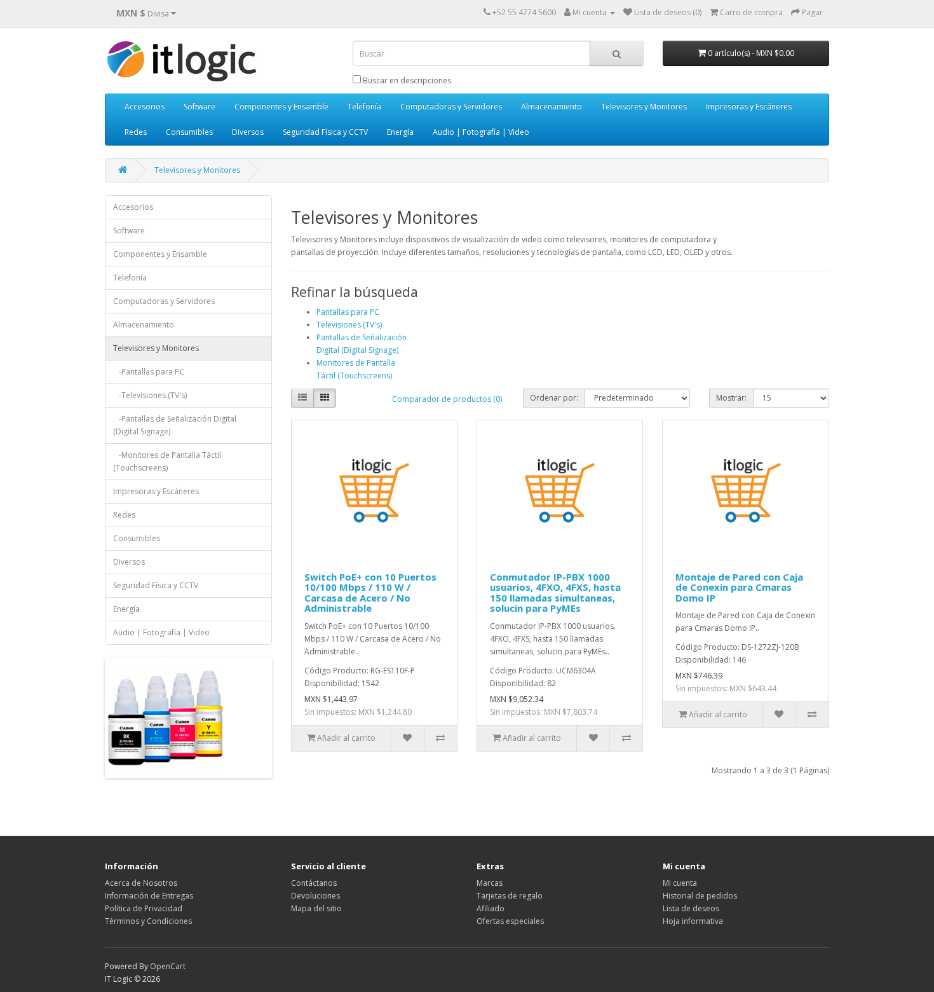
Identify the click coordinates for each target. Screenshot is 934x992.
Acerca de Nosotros (141, 883)
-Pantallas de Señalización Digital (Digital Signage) (174, 425)
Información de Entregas (149, 895)
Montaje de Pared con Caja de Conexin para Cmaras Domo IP (739, 587)
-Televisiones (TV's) (150, 395)
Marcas (490, 883)
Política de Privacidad (143, 908)
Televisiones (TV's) (349, 324)
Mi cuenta (680, 883)
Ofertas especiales (510, 921)
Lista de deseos (691, 908)
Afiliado (490, 908)
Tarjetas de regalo (510, 895)
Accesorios (145, 106)
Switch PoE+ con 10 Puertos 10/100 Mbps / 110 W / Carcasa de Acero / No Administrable (370, 592)
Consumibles (189, 132)
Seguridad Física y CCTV (325, 132)
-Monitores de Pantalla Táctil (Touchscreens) (167, 461)
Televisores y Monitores (644, 106)
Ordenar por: (554, 397)
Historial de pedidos (700, 895)
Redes (136, 132)
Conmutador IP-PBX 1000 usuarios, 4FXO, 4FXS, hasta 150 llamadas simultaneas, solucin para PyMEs (555, 592)
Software (199, 106)
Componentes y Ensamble (281, 106)
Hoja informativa (693, 921)
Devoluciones (315, 895)
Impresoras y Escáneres (749, 106)
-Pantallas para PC (148, 371)
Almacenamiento (551, 106)
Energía (400, 132)
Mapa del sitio (316, 908)
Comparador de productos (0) (447, 399)
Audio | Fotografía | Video (481, 132)
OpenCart (168, 966)
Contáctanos (314, 883)
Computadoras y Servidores (451, 106)
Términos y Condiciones (148, 921)
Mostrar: (731, 397)
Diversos (248, 132)
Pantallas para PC (347, 312)
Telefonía (364, 106)
